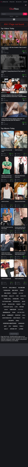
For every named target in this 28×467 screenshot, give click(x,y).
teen (23, 317)
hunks (15, 293)
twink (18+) (7, 298)
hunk (13, 312)
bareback (6, 312)
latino (21, 329)
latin (16, 306)
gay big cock (21, 312)
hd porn (4, 296)
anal (17, 320)
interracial (16, 301)
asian (22, 298)
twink (22, 290)
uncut (6, 329)
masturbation (7, 317)
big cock (7, 293)
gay (5, 326)
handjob (16, 298)
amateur (13, 309)
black (4, 304)
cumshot (10, 315)
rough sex (11, 304)
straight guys (8, 306)
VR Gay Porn (12, 1)
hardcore (23, 296)
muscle (17, 315)
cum (17, 296)
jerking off (13, 328)
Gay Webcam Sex (4, 1)
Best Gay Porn (19, 1)
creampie (11, 320)
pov (10, 326)
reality (11, 296)
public (21, 326)
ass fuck (20, 309)
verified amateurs (9, 323)
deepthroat (16, 317)
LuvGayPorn (25, 1)
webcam (5, 287)
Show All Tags (14, 333)
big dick (15, 290)
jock (23, 301)
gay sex (21, 293)
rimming (15, 326)
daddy (18, 304)
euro (23, 304)
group (6, 309)
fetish (22, 306)
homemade (21, 323)
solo (23, 315)
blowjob (21, 287)
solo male (12, 287)
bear (3, 315)
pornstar (7, 290)
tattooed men (6, 301)
